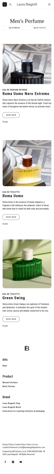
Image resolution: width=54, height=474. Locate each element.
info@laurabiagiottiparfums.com (32, 447)
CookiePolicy (20, 444)
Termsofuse (32, 444)
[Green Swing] (27, 263)
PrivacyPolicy (7, 444)
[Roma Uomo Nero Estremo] (27, 59)
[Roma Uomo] (27, 161)
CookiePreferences (10, 447)
